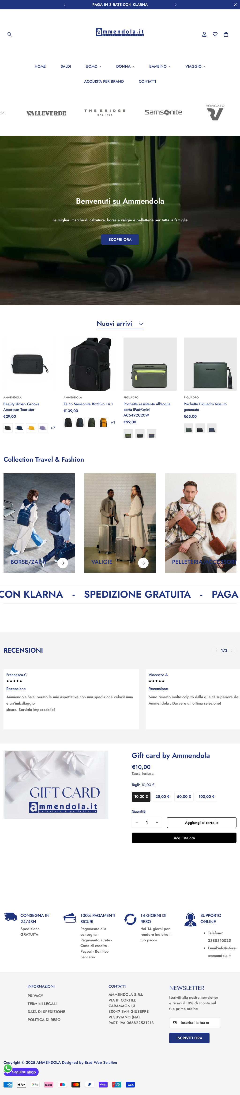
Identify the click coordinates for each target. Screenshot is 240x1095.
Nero (8, 428)
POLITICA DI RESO (44, 1019)
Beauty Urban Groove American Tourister (21, 406)
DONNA (123, 66)
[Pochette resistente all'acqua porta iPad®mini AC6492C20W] (150, 364)
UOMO (92, 66)
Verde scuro (91, 422)
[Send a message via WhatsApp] (7, 1068)
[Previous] (64, 4)
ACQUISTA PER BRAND (104, 81)
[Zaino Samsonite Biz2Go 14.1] (90, 364)
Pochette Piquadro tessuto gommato (205, 406)
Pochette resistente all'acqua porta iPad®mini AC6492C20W (147, 409)
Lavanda (43, 428)
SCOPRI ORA (120, 239)
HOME (40, 66)
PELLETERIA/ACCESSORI (204, 562)
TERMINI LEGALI (42, 1003)
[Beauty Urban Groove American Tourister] (29, 364)
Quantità (139, 811)
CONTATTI (147, 81)
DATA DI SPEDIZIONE (46, 1011)
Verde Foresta (188, 428)
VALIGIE (101, 562)
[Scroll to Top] (230, 1069)
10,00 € (142, 798)
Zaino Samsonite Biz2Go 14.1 (88, 404)
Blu (151, 433)
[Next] (175, 4)
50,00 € (185, 798)
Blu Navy (19, 428)
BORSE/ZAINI (28, 562)
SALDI (66, 66)
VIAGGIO (193, 66)
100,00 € (208, 798)
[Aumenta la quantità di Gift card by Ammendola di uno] (157, 822)
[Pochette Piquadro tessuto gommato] (210, 364)
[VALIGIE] (143, 563)
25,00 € (163, 798)
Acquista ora (184, 838)
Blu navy (80, 422)
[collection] (39, 523)
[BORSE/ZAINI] (62, 563)
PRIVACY (35, 995)
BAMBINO (158, 66)
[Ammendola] (120, 34)
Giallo (31, 428)
